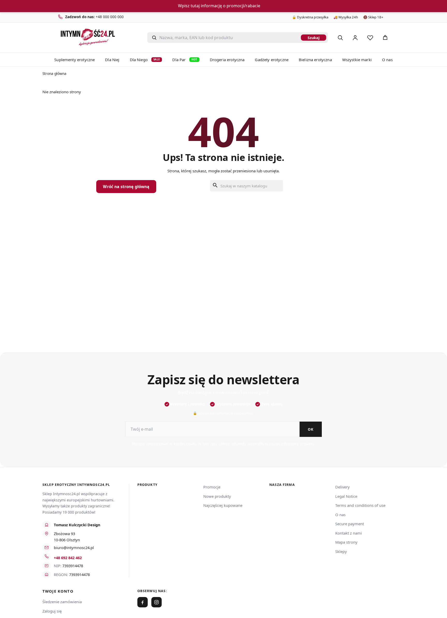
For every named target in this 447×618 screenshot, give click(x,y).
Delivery (342, 486)
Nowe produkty (217, 496)
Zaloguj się (52, 611)
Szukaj (313, 37)
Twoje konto (57, 591)
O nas (387, 59)
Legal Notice (346, 496)
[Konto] (355, 38)
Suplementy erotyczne (74, 59)
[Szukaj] (340, 38)
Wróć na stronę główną (126, 186)
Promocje (211, 486)
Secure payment (349, 523)
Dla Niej (112, 59)
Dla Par (184, 59)
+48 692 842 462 (68, 557)
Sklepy (341, 551)
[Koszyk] (385, 38)
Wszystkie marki (357, 59)
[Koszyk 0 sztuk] (399, 37)
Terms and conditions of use (360, 505)
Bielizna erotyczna (315, 59)
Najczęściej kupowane (222, 505)
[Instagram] (156, 602)
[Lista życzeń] (370, 38)
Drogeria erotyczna (227, 59)
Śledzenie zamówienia (62, 601)
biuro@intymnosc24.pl (74, 547)
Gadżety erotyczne (271, 59)
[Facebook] (142, 602)
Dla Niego (145, 59)
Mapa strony (346, 542)
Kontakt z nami (348, 533)
